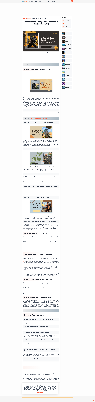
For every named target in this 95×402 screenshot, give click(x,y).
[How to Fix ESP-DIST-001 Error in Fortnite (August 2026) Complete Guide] (63, 33)
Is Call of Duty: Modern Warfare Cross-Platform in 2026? (38, 118)
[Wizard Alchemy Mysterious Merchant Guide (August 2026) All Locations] (63, 60)
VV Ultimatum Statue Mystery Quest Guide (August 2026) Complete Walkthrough (68, 87)
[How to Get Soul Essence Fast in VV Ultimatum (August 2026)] (63, 75)
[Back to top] (93, 400)
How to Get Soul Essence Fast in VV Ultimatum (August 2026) (67, 75)
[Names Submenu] (46, 1)
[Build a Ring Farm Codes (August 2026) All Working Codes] (63, 56)
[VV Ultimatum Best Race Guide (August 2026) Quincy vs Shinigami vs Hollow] (63, 68)
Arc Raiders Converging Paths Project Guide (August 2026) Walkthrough (68, 37)
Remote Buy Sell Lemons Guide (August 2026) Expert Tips (68, 72)
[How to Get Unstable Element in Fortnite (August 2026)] (63, 49)
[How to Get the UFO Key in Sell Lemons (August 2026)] (63, 64)
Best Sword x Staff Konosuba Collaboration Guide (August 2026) (68, 52)
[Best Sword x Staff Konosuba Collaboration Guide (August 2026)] (63, 52)
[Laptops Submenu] (38, 1)
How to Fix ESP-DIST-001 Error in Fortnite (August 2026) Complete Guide (68, 33)
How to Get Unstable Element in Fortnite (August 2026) (68, 49)
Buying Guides (31, 1)
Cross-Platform (30, 18)
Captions (49, 1)
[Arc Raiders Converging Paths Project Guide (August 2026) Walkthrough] (63, 37)
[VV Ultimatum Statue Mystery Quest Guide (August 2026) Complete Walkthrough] (63, 87)
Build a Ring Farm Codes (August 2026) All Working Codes (68, 56)
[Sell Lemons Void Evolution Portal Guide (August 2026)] (63, 83)
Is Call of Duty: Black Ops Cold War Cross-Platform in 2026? (38, 310)
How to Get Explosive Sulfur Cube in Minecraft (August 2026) (68, 41)
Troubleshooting (54, 1)
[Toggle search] (72, 1)
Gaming (40, 1)
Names (44, 1)
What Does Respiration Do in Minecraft (68, 45)
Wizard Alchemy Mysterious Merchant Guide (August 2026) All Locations (68, 60)
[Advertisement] (47, 10)
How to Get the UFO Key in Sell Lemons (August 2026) (67, 64)
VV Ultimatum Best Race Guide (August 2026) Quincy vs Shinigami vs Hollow (67, 68)
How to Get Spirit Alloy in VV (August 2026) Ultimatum (68, 79)
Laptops (36, 1)
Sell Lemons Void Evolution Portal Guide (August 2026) (68, 83)
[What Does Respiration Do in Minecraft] (63, 45)
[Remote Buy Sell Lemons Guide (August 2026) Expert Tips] (63, 72)
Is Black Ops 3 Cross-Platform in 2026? (34, 64)
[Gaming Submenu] (42, 1)
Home (24, 18)
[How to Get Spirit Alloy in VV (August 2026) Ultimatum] (63, 79)
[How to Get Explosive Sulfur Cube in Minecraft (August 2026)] (63, 41)
